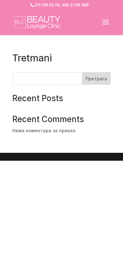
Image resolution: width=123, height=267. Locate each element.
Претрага (96, 78)
